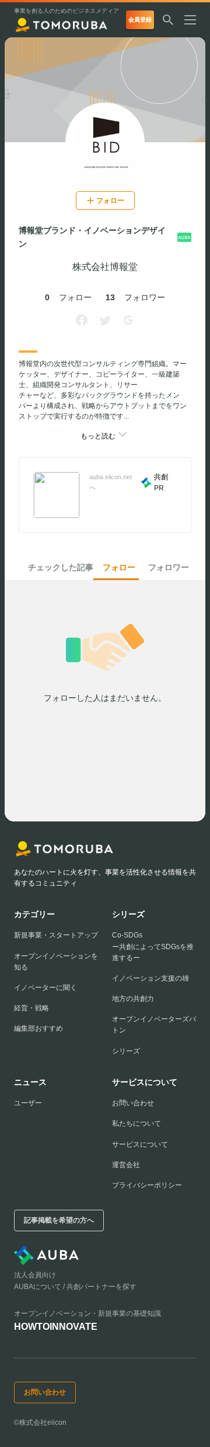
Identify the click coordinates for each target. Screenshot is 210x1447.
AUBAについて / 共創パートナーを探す (75, 1287)
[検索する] (168, 19)
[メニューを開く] (195, 19)
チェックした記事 (60, 567)
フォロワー (168, 567)
